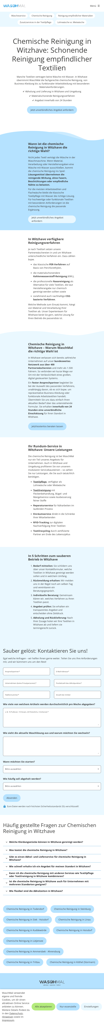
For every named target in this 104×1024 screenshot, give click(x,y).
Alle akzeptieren (43, 1006)
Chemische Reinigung (42, 15)
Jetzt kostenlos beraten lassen (47, 426)
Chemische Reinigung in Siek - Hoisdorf (27, 919)
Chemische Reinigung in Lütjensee (24, 940)
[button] (52, 842)
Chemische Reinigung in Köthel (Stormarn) (72, 962)
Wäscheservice (18, 15)
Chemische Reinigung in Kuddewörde (26, 930)
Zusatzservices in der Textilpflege (35, 22)
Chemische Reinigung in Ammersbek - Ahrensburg (33, 951)
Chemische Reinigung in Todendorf (25, 908)
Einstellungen (91, 1006)
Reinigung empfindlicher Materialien (75, 15)
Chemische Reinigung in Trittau (23, 962)
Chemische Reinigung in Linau (74, 919)
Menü (93, 5)
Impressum (8, 1020)
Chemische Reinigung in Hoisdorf (74, 930)
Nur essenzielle (68, 1006)
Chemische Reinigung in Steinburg (72, 908)
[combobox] (52, 769)
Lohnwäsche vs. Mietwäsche (70, 22)
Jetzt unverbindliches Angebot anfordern (52, 109)
